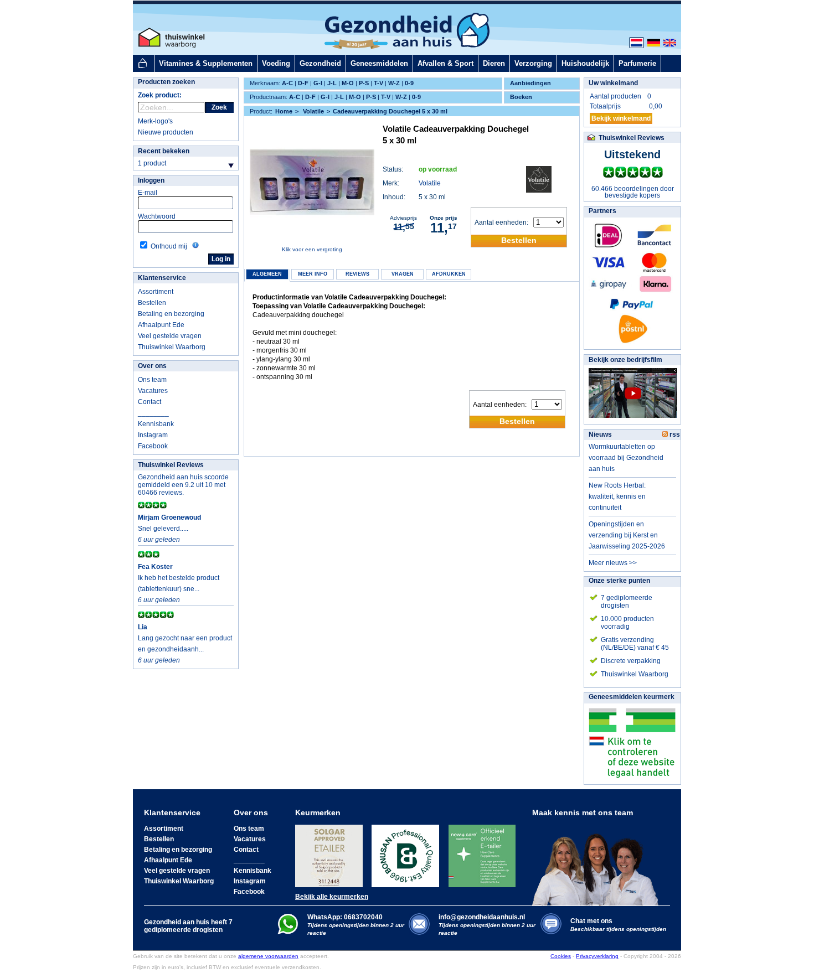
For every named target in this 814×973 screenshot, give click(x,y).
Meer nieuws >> (613, 563)
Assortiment (155, 292)
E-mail (147, 192)
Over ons (152, 366)
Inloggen (151, 180)
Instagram (153, 435)
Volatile (430, 183)
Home (283, 111)
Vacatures (153, 391)
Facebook (153, 446)
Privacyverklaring (597, 956)
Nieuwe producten (165, 132)
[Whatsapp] (287, 932)
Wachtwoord (157, 216)
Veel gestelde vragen (170, 336)
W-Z (394, 83)
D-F (303, 83)
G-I (317, 83)
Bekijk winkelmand (621, 118)
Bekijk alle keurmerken (331, 896)
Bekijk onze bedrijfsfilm (625, 360)
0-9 (409, 83)
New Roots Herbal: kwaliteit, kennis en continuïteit (617, 496)
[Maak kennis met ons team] (598, 861)
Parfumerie (637, 63)
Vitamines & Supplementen (206, 63)
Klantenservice (162, 278)
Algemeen (267, 274)
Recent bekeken (163, 151)
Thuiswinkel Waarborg (171, 347)
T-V (378, 83)
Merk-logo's (155, 121)
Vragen (402, 274)
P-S (364, 83)
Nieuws (600, 434)
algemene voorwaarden (268, 956)
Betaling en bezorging (171, 314)
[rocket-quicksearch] (171, 107)
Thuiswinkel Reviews (171, 465)
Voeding (276, 63)
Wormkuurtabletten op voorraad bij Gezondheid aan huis (626, 458)
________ (153, 413)
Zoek (219, 107)
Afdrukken (449, 274)
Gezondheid (320, 63)
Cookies (560, 956)
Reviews (357, 274)
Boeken (521, 97)
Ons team (152, 380)
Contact (149, 402)
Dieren (494, 63)
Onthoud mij (169, 246)
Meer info (312, 274)
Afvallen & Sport (445, 63)
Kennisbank (156, 424)
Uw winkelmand (613, 83)
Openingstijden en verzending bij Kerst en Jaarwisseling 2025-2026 (627, 535)
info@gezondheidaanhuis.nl (487, 924)
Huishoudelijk (585, 63)
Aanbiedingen (530, 83)
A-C (287, 83)
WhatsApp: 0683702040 (345, 917)
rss (674, 434)
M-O (348, 83)
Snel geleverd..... (163, 528)
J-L (332, 83)
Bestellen (152, 303)
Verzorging (533, 63)
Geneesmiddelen (379, 63)
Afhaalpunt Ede (161, 325)
